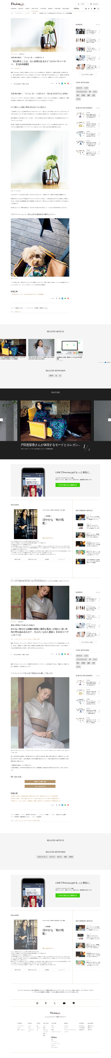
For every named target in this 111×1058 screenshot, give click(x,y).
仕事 (52, 1054)
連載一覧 (90, 1055)
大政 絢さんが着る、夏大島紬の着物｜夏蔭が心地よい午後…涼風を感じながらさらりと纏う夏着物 (34, 796)
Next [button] (109, 419)
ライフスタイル (18, 13)
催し (38, 1054)
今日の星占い (82, 1054)
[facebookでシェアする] (56, 83)
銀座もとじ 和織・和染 (40, 781)
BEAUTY (30, 1051)
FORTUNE (81, 1051)
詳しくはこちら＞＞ (48, 538)
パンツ (94, 92)
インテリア (27, 13)
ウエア (18, 1055)
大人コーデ (79, 88)
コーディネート (27, 580)
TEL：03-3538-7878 (40, 786)
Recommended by (101, 362)
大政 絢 (34, 13)
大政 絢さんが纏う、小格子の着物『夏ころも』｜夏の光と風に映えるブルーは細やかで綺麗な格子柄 (35, 798)
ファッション (18, 580)
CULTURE (54, 1051)
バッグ (86, 88)
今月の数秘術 (82, 1055)
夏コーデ (31, 639)
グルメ (38, 1055)
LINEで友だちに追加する (67, 485)
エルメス (66, 1055)
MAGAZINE (90, 1051)
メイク (29, 1054)
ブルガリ (66, 1054)
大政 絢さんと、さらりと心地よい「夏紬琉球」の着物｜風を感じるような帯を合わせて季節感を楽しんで (36, 801)
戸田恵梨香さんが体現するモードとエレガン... (50, 445)
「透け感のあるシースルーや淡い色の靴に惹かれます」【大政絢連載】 (27, 294)
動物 (44, 1055)
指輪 (89, 95)
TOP (12, 13)
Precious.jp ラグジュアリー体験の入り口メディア (55, 1044)
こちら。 (38, 541)
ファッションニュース (82, 92)
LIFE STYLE (14, 54)
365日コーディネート (38, 580)
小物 (93, 95)
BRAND (66, 1051)
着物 (35, 639)
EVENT (38, 1051)
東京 (78, 95)
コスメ (29, 1055)
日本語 (83, 95)
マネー (53, 1055)
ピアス (78, 99)
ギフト (44, 1054)
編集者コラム (91, 1054)
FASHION (13, 622)
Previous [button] (1, 419)
